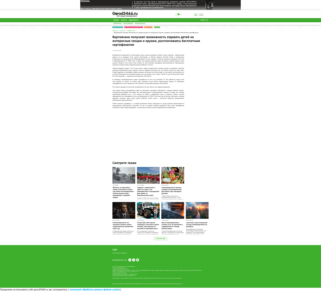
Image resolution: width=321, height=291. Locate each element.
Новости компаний (118, 27)
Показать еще (160, 238)
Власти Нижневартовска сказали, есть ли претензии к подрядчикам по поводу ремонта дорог (172, 225)
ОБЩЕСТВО (131, 31)
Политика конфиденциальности (119, 267)
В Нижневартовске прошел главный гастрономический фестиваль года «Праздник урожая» (172, 190)
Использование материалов (119, 253)
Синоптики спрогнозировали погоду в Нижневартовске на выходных (196, 225)
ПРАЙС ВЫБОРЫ (128, 23)
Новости (124, 20)
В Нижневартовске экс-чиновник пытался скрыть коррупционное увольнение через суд (123, 225)
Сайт (114, 249)
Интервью (157, 27)
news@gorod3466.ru (133, 274)
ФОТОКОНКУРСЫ (140, 23)
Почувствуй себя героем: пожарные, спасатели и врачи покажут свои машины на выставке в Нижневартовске (148, 225)
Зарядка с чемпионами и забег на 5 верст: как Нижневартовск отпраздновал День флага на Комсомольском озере (148, 191)
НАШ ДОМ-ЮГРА (148, 27)
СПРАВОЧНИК (117, 23)
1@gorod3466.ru (132, 275)
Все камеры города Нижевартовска (134, 27)
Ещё (141, 20)
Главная (116, 20)
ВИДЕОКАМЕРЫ (133, 20)
